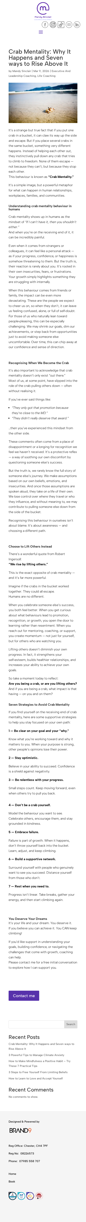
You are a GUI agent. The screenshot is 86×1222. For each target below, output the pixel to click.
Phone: (13, 1161)
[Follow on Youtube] (69, 24)
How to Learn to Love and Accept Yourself (36, 1078)
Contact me (24, 995)
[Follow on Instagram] (53, 24)
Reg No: (14, 1153)
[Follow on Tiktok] (61, 24)
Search (70, 1024)
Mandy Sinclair (21, 71)
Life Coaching (46, 76)
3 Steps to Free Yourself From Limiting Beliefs (38, 1072)
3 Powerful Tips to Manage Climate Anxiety (36, 1055)
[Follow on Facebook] (45, 24)
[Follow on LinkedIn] (77, 24)
